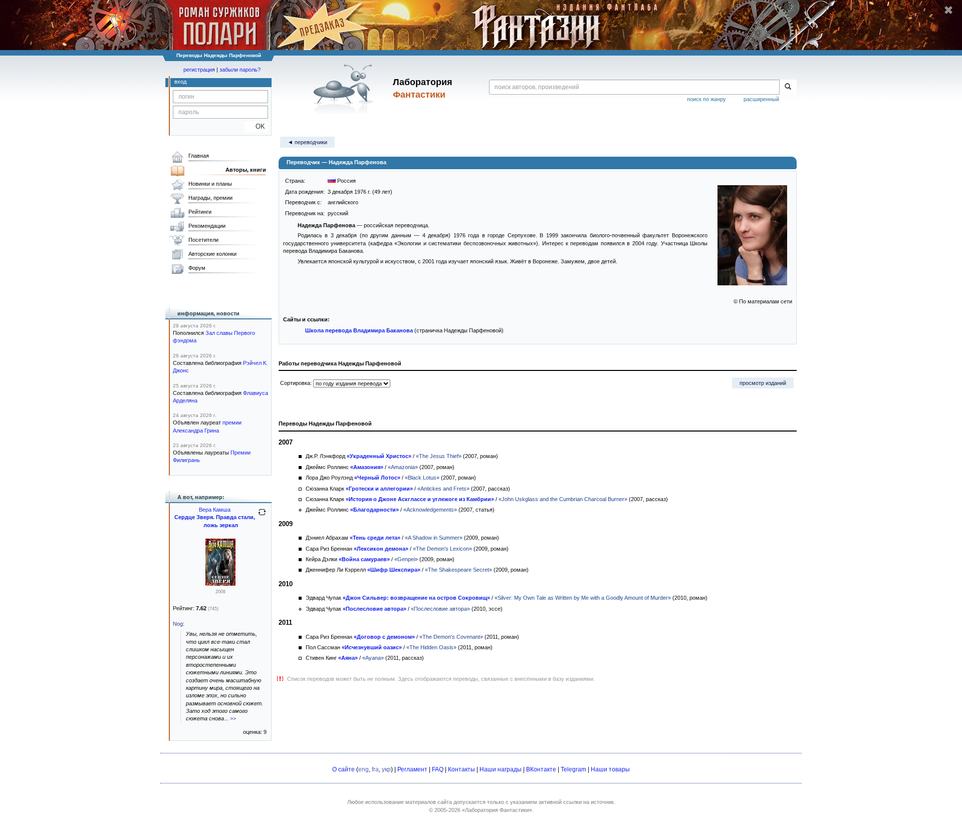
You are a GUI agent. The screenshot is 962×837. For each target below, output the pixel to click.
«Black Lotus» (422, 478)
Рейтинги (199, 212)
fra (375, 769)
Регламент (412, 769)
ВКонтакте (541, 769)
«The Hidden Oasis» (431, 647)
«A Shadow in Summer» (433, 538)
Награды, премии (210, 198)
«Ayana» (373, 658)
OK (256, 126)
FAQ (437, 769)
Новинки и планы (210, 184)
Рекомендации (206, 226)
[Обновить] (262, 516)
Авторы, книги (245, 170)
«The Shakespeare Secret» (458, 570)
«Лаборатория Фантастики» (497, 810)
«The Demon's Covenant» (451, 637)
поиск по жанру (706, 99)
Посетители (203, 240)
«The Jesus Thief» (438, 456)
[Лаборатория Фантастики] (345, 89)
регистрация (199, 70)
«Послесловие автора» (440, 609)
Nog (178, 624)
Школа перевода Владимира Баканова (359, 330)
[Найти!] (788, 87)
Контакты (461, 769)
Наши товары (610, 769)
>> (233, 718)
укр (386, 769)
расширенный (761, 99)
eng (363, 769)
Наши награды (500, 769)
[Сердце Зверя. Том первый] (220, 584)
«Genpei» (406, 559)
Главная (198, 156)
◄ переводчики (307, 142)
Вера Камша (214, 510)
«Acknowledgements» (430, 510)
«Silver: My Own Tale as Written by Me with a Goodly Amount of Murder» (583, 598)
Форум (196, 268)
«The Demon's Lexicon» (442, 549)
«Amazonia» (403, 467)
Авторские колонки (212, 254)
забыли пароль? (240, 70)
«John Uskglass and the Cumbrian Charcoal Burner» (563, 499)
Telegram (573, 769)
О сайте (343, 769)
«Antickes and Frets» (443, 489)
